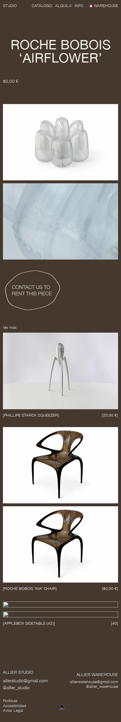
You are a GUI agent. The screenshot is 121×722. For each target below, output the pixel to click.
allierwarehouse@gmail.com (94, 682)
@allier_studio (16, 687)
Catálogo (42, 6)
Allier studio (18, 672)
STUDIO (10, 6)
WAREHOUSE (106, 6)
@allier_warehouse (102, 686)
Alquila (63, 6)
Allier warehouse (97, 674)
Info (79, 6)
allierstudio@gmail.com (25, 680)
